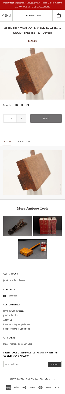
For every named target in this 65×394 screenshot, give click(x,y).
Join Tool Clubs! (10, 315)
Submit (54, 364)
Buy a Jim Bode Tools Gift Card (17, 343)
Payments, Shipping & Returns (17, 324)
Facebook (12, 295)
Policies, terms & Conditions (16, 328)
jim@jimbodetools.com (14, 280)
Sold (46, 118)
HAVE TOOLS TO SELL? (13, 310)
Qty (10, 118)
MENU (6, 15)
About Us (7, 319)
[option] (32, 74)
